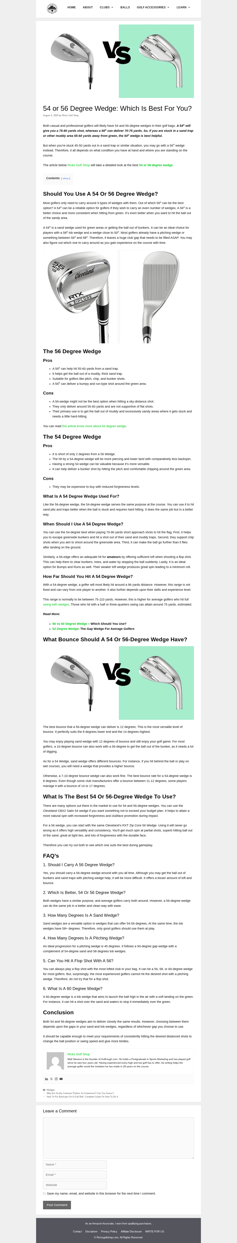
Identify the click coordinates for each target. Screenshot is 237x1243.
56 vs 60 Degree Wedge (69, 623)
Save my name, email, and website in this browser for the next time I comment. (101, 1193)
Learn (182, 7)
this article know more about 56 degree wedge (94, 426)
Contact (77, 1231)
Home (71, 7)
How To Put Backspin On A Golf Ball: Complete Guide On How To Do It (82, 1096)
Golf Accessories (151, 7)
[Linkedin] (46, 1079)
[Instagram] (56, 1079)
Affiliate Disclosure (131, 1231)
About (88, 7)
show (66, 178)
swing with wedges (56, 604)
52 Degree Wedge (65, 629)
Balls (125, 7)
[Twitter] (51, 1079)
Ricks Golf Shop (78, 165)
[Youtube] (61, 1079)
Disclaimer (91, 1231)
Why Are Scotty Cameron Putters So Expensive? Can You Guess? (80, 1093)
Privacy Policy (109, 1231)
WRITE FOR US (154, 1231)
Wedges (51, 1090)
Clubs (105, 7)
